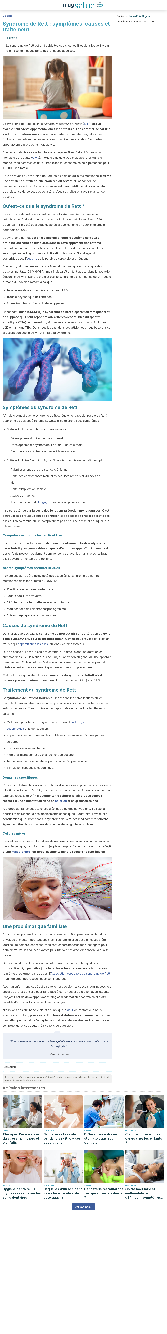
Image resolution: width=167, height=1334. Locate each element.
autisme (32, 258)
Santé (87, 1130)
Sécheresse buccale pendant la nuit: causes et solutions (62, 1138)
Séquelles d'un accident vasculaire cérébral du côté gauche (63, 1193)
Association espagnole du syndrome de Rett (80, 973)
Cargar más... (83, 1207)
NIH (86, 123)
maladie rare (20, 851)
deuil (70, 1010)
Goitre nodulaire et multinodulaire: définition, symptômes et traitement (143, 1193)
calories (61, 801)
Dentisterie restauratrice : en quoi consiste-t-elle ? (103, 1193)
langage (43, 502)
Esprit (6, 1130)
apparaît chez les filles (33, 644)
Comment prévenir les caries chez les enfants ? (143, 1138)
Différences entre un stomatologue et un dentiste (100, 1138)
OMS (35, 157)
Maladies (7, 16)
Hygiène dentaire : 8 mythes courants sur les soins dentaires (22, 1193)
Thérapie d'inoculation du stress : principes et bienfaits (21, 1138)
